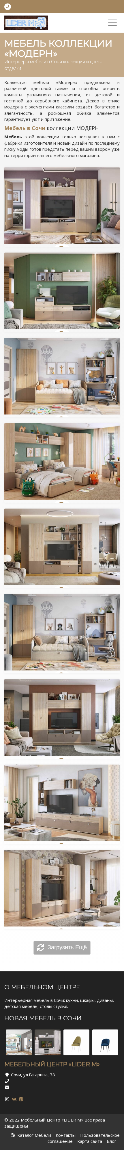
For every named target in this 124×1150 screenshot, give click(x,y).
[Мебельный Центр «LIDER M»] (26, 23)
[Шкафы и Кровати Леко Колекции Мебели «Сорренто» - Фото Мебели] (48, 1042)
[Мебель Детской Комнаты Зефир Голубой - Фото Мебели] (19, 1042)
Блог (111, 1141)
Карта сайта (89, 1141)
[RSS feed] (13, 1135)
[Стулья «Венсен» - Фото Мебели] (76, 1042)
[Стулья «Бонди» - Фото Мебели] (105, 1042)
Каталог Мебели (34, 1135)
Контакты (66, 1135)
